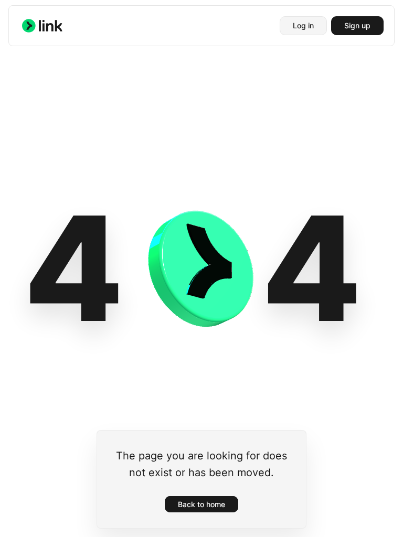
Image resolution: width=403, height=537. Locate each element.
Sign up (357, 25)
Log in (303, 25)
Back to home (201, 504)
